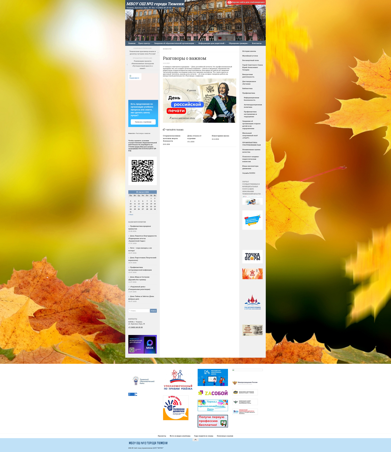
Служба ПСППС (248, 173)
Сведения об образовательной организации (174, 43)
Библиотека (247, 88)
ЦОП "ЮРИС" (158, 448)
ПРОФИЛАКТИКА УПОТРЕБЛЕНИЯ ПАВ (251, 143)
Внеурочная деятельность (248, 75)
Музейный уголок (250, 56)
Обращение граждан (238, 43)
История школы (249, 51)
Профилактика (248, 93)
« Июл (130, 214)
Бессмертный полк (250, 60)
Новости (167, 49)
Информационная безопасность (251, 99)
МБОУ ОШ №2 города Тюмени (155, 3)
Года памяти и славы (203, 436)
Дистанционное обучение (249, 82)
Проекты (162, 436)
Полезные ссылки (225, 436)
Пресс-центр (144, 43)
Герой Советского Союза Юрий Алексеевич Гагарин (252, 67)
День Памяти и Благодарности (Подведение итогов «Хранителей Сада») (142, 238)
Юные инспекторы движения (250, 167)
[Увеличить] (154, 338)
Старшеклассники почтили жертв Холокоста (171, 138)
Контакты (256, 43)
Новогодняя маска (220, 136)
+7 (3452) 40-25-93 (135, 327)
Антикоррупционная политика (253, 106)
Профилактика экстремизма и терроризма (250, 114)
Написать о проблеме (143, 122)
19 (139, 206)
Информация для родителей (211, 43)
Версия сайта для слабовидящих (248, 2)
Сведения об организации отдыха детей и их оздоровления (251, 124)
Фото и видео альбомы (180, 436)
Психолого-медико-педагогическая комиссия (250, 159)
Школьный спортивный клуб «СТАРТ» (250, 135)
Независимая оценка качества (251, 150)
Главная (131, 43)
